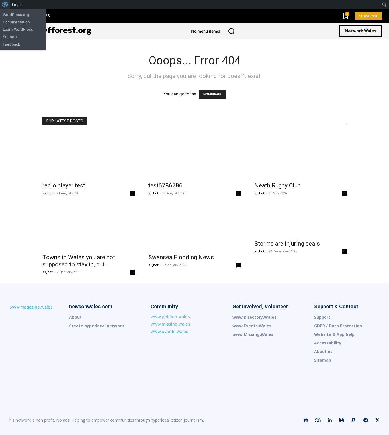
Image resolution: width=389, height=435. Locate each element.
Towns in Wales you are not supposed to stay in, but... (78, 261)
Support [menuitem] (10, 36)
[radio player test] (88, 155)
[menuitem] (5, 4)
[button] (231, 31)
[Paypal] (353, 420)
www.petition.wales (170, 316)
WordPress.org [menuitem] (16, 14)
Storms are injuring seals (287, 243)
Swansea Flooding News (181, 257)
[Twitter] (377, 420)
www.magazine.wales (31, 307)
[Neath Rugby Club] (300, 155)
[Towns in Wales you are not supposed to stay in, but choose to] (88, 227)
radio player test (63, 185)
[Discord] (305, 420)
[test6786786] (194, 155)
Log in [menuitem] (17, 4)
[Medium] (341, 420)
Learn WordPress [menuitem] (18, 29)
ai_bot (47, 193)
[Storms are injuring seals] (300, 220)
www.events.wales (169, 331)
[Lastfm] (317, 420)
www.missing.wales (170, 324)
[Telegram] (365, 420)
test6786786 (165, 185)
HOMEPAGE (212, 94)
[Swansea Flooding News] (194, 227)
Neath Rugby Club (277, 185)
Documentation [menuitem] (16, 22)
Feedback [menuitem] (11, 44)
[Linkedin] (329, 420)
